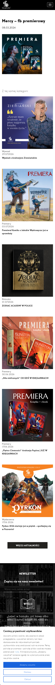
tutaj (17, 652)
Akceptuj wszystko (27, 665)
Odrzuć (27, 679)
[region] (27, 656)
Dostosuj (27, 672)
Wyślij (28, 603)
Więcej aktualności (27, 545)
